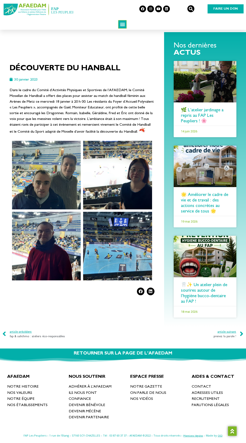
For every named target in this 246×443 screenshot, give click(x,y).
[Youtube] (158, 9)
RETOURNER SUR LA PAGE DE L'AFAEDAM (123, 353)
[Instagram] (150, 9)
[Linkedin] (166, 9)
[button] (190, 8)
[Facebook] (142, 9)
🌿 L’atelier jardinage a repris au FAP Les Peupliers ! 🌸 (202, 115)
